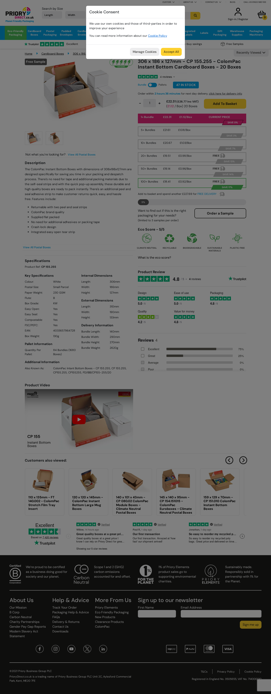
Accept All (171, 52)
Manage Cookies (145, 52)
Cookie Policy (157, 36)
